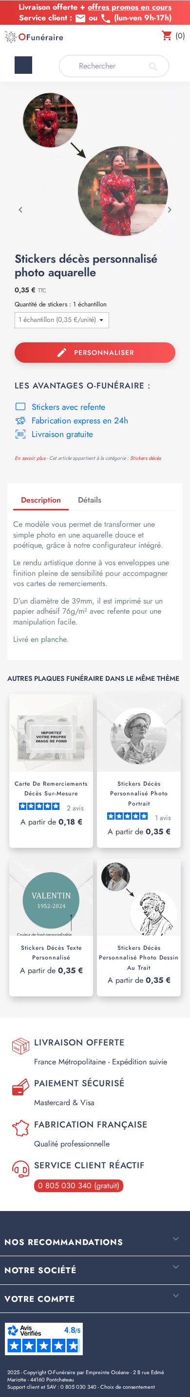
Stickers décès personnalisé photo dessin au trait (139, 957)
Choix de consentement (127, 1387)
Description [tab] (41, 499)
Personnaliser (95, 352)
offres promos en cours (129, 7)
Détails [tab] (89, 499)
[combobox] (114, 66)
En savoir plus (30, 458)
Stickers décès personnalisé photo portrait (139, 793)
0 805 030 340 (78, 1387)
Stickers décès (145, 458)
